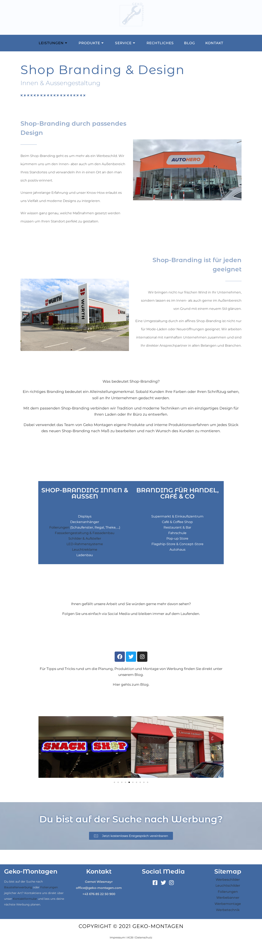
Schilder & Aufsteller (84, 538)
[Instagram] (142, 657)
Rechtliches (160, 43)
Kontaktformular (25, 899)
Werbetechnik (228, 910)
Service (123, 43)
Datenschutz (143, 937)
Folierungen (59, 527)
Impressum (117, 937)
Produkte (89, 43)
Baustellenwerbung (18, 887)
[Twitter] (131, 657)
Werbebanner (227, 898)
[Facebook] (120, 657)
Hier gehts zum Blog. (131, 684)
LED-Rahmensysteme (85, 544)
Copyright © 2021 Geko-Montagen (131, 926)
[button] (43, 748)
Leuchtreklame (84, 549)
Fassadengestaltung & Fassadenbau (84, 533)
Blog (189, 43)
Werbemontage (228, 904)
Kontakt (214, 43)
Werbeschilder (228, 880)
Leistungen (51, 43)
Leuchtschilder (228, 885)
